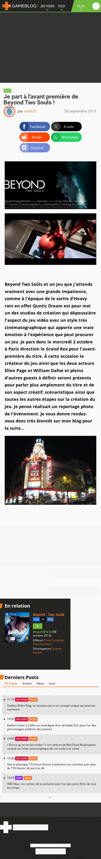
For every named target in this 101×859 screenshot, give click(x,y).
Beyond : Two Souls (48, 614)
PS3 (50, 619)
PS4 (36, 619)
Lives (52, 683)
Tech (61, 6)
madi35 (30, 111)
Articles (27, 683)
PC (43, 619)
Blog (7, 90)
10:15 (51, 783)
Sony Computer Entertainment (49, 642)
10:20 (51, 763)
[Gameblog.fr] (19, 6)
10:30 (51, 743)
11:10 (51, 704)
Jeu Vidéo (47, 6)
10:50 (51, 724)
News (40, 683)
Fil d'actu (11, 683)
